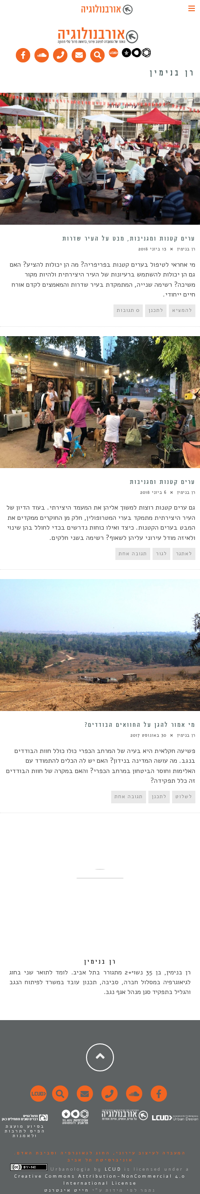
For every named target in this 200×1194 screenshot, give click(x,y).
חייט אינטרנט (66, 1190)
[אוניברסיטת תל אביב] (136, 55)
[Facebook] (23, 53)
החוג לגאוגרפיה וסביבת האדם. (62, 1153)
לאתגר (184, 553)
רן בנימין (186, 249)
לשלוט (183, 796)
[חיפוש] (97, 53)
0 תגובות (128, 310)
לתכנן (155, 310)
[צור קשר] (108, 1098)
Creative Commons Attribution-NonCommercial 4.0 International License (100, 1180)
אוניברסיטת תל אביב (100, 1160)
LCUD (113, 1169)
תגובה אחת (133, 553)
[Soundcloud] (42, 53)
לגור (161, 553)
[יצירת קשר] (60, 53)
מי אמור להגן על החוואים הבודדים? (140, 725)
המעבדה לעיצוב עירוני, (148, 1153)
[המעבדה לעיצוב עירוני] (113, 55)
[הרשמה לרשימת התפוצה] (79, 53)
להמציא (182, 310)
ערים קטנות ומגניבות (162, 482)
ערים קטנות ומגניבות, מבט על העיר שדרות (128, 238)
